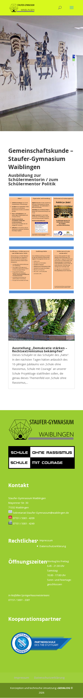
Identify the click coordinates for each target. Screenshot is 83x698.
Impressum (46, 540)
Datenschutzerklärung (53, 546)
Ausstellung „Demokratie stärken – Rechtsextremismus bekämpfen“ (39, 349)
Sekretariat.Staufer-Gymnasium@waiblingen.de (41, 512)
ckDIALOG (64, 688)
